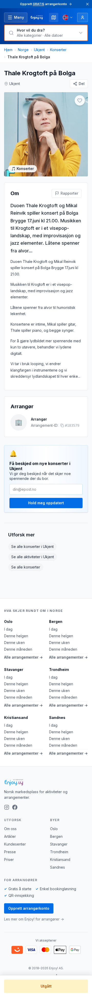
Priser (9, 859)
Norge (23, 50)
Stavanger (13, 669)
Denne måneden (18, 649)
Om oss (10, 829)
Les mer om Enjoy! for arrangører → (34, 919)
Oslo (8, 621)
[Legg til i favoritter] (80, 100)
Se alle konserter (25, 567)
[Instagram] (6, 807)
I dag (8, 629)
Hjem (8, 50)
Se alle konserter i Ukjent (32, 546)
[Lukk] (87, 4)
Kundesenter (15, 844)
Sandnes (57, 717)
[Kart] (53, 17)
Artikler (10, 836)
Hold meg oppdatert (46, 503)
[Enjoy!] (46, 782)
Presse (10, 852)
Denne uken (14, 642)
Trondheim (59, 669)
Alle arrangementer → (23, 657)
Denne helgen (16, 636)
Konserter (58, 50)
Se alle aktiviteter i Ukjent (32, 557)
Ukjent (39, 50)
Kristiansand (16, 717)
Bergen (55, 621)
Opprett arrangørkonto (28, 908)
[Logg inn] (82, 17)
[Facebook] (14, 807)
